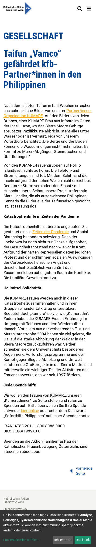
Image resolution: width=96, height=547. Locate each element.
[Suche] (79, 8)
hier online (30, 410)
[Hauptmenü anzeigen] (89, 8)
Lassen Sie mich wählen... (21, 540)
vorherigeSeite (84, 471)
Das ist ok (83, 540)
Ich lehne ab (63, 540)
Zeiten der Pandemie (50, 231)
